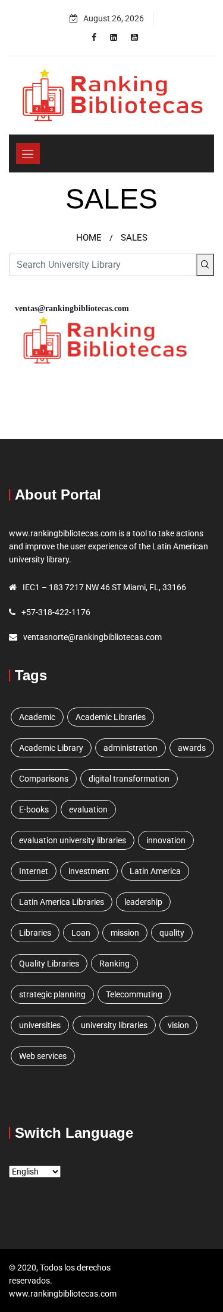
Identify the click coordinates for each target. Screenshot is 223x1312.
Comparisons (43, 778)
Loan (80, 932)
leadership (143, 902)
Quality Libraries (49, 963)
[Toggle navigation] (28, 153)
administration (130, 748)
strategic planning (52, 994)
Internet (33, 871)
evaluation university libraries (72, 840)
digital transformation (129, 778)
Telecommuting (134, 994)
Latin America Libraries (61, 902)
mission (125, 932)
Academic (37, 717)
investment (88, 871)
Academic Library (51, 748)
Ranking (114, 963)
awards (192, 748)
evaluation (88, 809)
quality (171, 932)
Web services (43, 1056)
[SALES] (94, 37)
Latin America (155, 871)
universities (40, 1025)
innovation (166, 840)
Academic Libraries (111, 717)
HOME (89, 237)
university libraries (114, 1025)
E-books (34, 809)
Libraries (35, 932)
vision (178, 1025)
